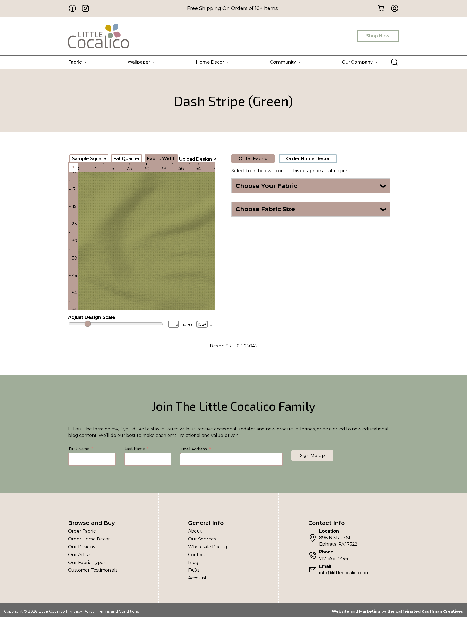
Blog (193, 562)
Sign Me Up (312, 455)
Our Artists (79, 554)
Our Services (202, 539)
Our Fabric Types (86, 562)
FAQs (193, 570)
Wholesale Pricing (207, 546)
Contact (196, 554)
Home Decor (210, 62)
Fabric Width (161, 158)
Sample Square (89, 158)
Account (197, 577)
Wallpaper (139, 62)
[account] (393, 8)
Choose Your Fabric (311, 186)
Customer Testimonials (92, 570)
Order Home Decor (308, 158)
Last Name (135, 448)
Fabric (75, 62)
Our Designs (81, 546)
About (195, 531)
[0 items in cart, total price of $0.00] (381, 8)
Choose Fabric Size (311, 209)
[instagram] (85, 8)
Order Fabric (253, 158)
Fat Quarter (127, 158)
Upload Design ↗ (197, 159)
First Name (79, 448)
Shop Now (377, 35)
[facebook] (72, 8)
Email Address (194, 449)
